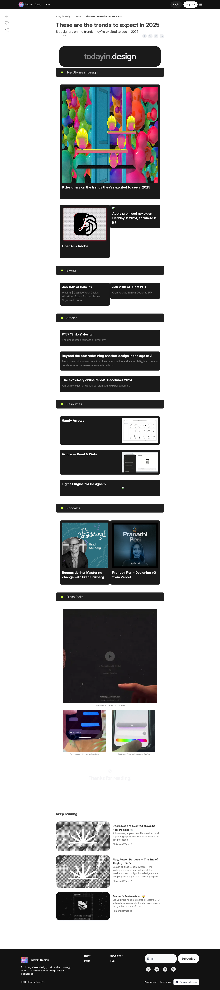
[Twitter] (148, 969)
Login (176, 4)
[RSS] (173, 969)
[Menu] (201, 4)
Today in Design (63, 16)
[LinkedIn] (156, 969)
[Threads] (165, 969)
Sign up (190, 4)
